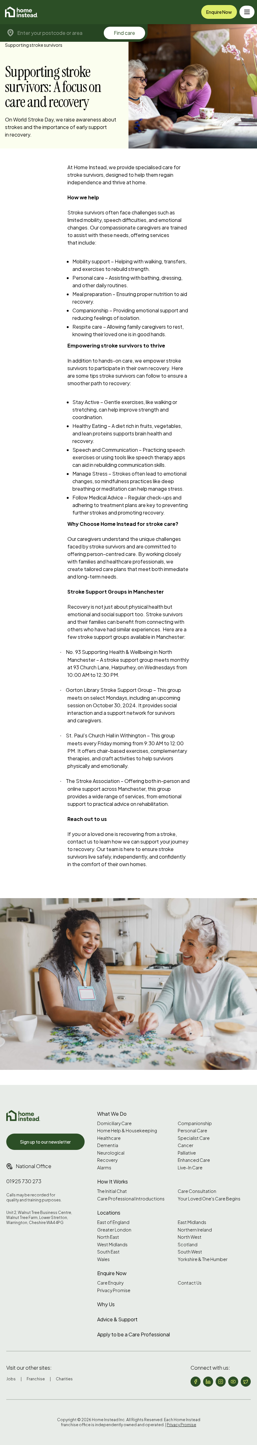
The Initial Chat (112, 1191)
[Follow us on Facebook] (196, 1382)
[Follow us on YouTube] (233, 1382)
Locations (108, 1212)
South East (108, 1251)
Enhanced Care (194, 1160)
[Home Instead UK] (23, 1115)
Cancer (185, 1145)
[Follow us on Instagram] (221, 1382)
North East (108, 1237)
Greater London (114, 1229)
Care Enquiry (110, 1283)
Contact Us (190, 1283)
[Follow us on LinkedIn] (208, 1382)
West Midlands (112, 1244)
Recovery (107, 1160)
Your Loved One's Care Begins (209, 1198)
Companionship (195, 1123)
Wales (103, 1259)
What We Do (112, 1113)
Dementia (107, 1145)
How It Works (112, 1181)
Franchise (36, 1379)
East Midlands (192, 1222)
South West (190, 1251)
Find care (124, 33)
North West (190, 1237)
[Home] (21, 12)
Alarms (104, 1167)
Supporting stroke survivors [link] (33, 45)
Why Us (106, 1304)
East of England (113, 1222)
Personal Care (192, 1130)
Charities (64, 1379)
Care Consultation (197, 1191)
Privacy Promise (113, 1290)
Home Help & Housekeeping (127, 1130)
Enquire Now (219, 12)
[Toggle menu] (246, 12)
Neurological (110, 1153)
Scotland (187, 1244)
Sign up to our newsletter (45, 1142)
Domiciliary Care (114, 1123)
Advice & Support (117, 1319)
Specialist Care (194, 1138)
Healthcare (109, 1138)
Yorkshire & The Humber (203, 1259)
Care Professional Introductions (131, 1198)
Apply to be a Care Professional (133, 1334)
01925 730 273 (23, 1181)
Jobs (11, 1379)
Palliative (187, 1153)
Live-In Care (190, 1167)
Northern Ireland (195, 1229)
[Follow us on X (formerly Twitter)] (246, 1382)
